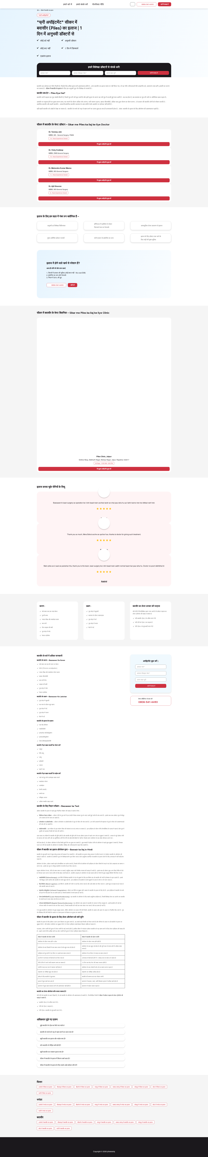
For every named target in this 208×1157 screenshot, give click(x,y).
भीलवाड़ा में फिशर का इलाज (64, 1087)
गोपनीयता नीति (98, 4)
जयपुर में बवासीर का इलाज (104, 1122)
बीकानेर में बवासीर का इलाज (84, 1122)
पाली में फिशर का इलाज (45, 1093)
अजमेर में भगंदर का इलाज (45, 1104)
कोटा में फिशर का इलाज (159, 1087)
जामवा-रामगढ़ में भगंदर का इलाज (121, 1104)
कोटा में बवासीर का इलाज (45, 1128)
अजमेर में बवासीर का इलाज (46, 1122)
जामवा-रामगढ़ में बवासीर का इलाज (125, 1122)
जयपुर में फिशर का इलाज (101, 1087)
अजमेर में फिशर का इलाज (45, 1087)
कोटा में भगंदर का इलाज (159, 1104)
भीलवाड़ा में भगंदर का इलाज (64, 1104)
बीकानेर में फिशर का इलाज (83, 1087)
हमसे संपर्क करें (82, 4)
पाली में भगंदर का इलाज (45, 1111)
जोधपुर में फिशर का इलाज (141, 1087)
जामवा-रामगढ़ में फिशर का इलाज (121, 1087)
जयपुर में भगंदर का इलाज (101, 1104)
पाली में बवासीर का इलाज (63, 1128)
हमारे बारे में (67, 4)
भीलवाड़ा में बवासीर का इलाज (65, 1122)
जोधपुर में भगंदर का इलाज (141, 1104)
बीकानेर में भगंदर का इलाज (83, 1104)
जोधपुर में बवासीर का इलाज (145, 1122)
